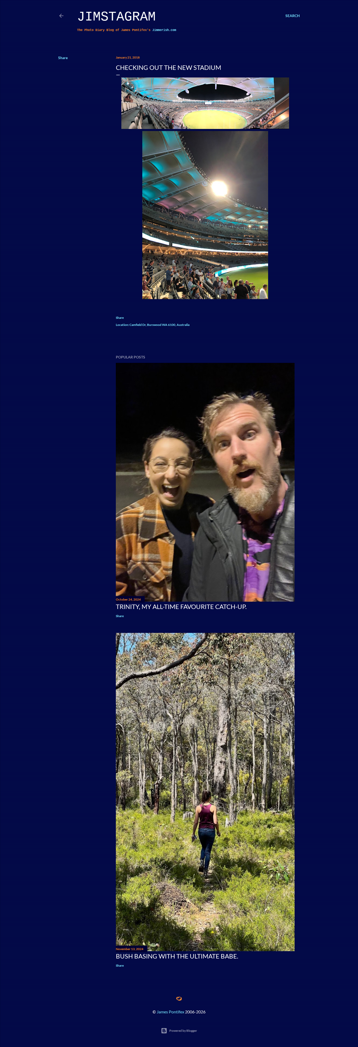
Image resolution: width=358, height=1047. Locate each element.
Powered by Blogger (183, 1031)
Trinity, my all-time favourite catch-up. (181, 606)
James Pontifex (170, 1011)
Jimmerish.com (164, 30)
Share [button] (63, 57)
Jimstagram (116, 16)
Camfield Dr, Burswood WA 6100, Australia (159, 325)
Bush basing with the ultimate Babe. (177, 956)
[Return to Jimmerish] (179, 999)
